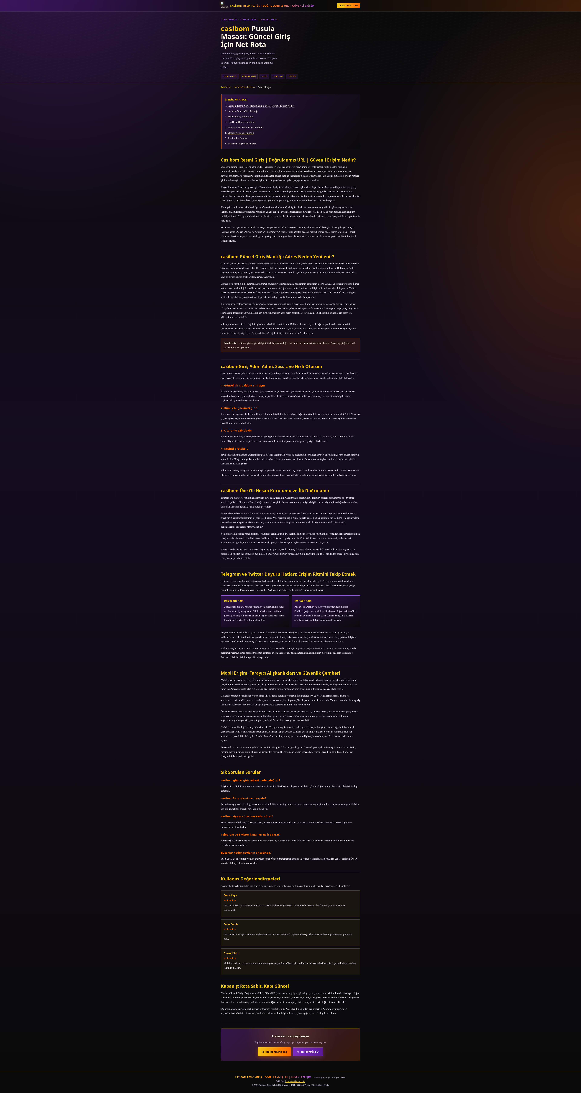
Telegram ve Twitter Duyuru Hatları (245, 127)
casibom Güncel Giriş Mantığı (243, 111)
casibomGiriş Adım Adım (241, 116)
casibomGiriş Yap (276, 1051)
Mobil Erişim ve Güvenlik (241, 132)
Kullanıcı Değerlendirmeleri (242, 143)
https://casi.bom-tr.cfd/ (295, 1081)
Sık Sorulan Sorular (237, 138)
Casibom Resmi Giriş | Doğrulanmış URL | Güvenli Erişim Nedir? (261, 105)
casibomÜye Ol (310, 1051)
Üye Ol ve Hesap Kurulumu (241, 122)
